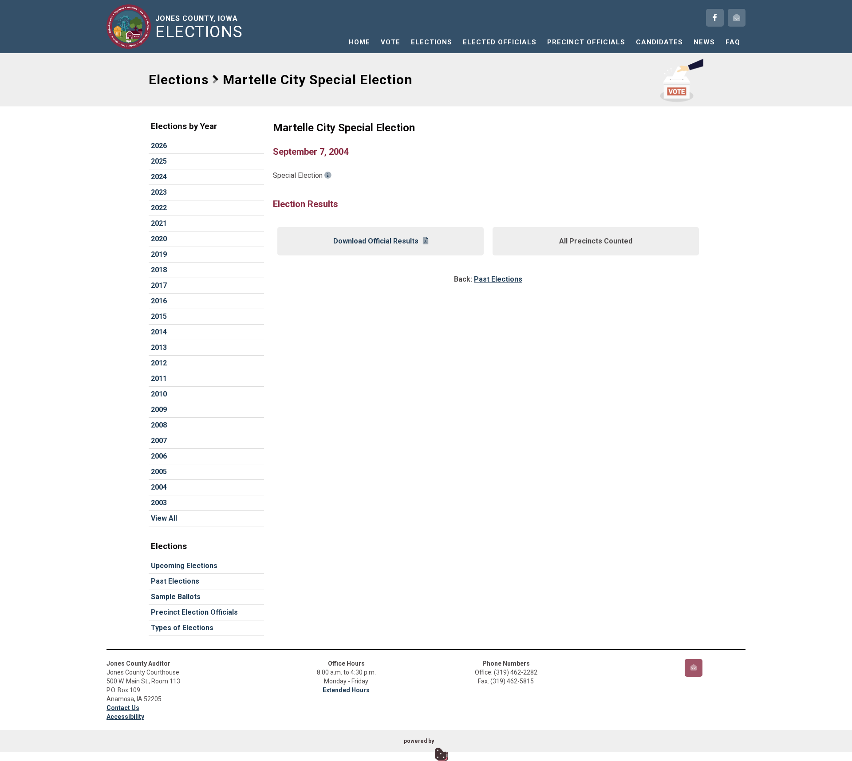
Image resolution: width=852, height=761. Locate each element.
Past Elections (175, 581)
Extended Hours (346, 690)
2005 (159, 471)
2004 (159, 487)
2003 (159, 502)
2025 (159, 161)
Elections (431, 42)
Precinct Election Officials (194, 612)
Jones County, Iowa (199, 27)
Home (359, 42)
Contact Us (122, 707)
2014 (159, 332)
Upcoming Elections (184, 565)
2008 (159, 425)
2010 (159, 394)
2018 (159, 270)
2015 (159, 316)
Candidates (659, 42)
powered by (419, 741)
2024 (159, 177)
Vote (390, 42)
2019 (159, 254)
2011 (159, 378)
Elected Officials (499, 42)
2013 (159, 347)
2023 (159, 192)
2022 (159, 208)
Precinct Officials (586, 42)
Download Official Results (375, 241)
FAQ (733, 42)
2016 (159, 301)
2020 (159, 239)
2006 (159, 456)
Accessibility (125, 716)
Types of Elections (182, 628)
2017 (159, 285)
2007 (159, 440)
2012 (159, 363)
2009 (159, 409)
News (704, 42)
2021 (159, 223)
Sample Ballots (176, 596)
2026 (159, 145)
